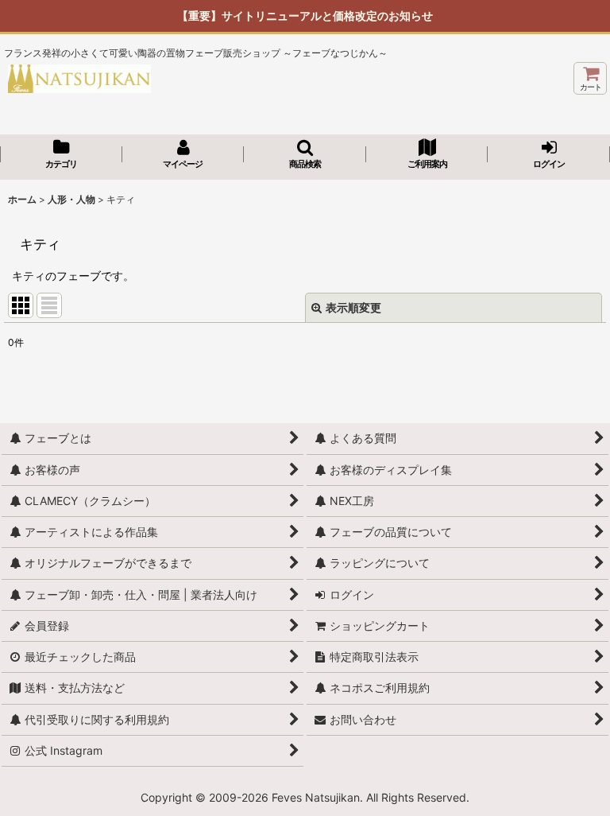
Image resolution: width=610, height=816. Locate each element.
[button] (305, 155)
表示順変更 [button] (353, 307)
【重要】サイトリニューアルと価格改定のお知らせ (305, 15)
